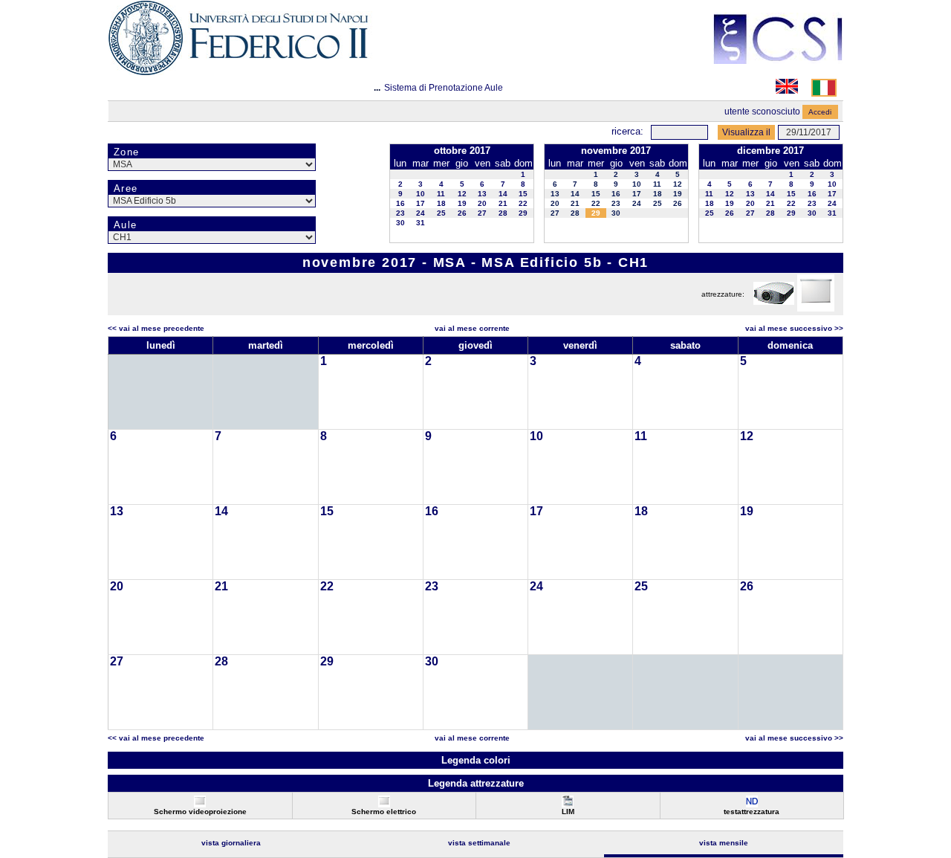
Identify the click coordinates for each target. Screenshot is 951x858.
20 (482, 203)
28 (503, 213)
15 (523, 194)
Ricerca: (627, 131)
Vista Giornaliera (231, 843)
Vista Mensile (723, 843)
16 (400, 203)
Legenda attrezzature (476, 783)
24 (420, 213)
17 (420, 203)
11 (441, 194)
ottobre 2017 (462, 150)
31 (420, 223)
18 (441, 203)
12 (462, 194)
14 (503, 194)
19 (462, 203)
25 (441, 213)
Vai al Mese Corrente (472, 328)
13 (482, 194)
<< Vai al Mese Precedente (156, 328)
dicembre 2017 (770, 150)
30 (400, 223)
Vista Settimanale (479, 843)
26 (462, 213)
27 (482, 213)
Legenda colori (475, 760)
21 (503, 203)
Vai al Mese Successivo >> (794, 328)
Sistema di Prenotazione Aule (443, 88)
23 (400, 213)
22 (523, 203)
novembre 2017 (616, 150)
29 (523, 213)
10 (420, 194)
